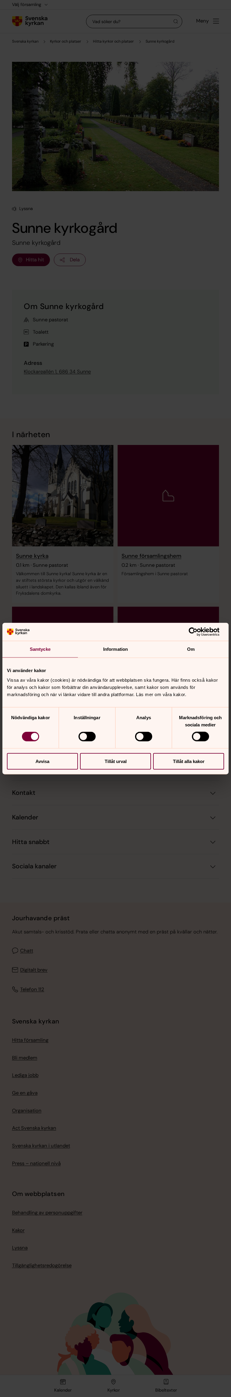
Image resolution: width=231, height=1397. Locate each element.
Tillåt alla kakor (189, 761)
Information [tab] (115, 649)
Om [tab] (191, 649)
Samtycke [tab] (40, 649)
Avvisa (42, 761)
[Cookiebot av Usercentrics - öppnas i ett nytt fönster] (197, 631)
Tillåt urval (116, 761)
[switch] (87, 736)
